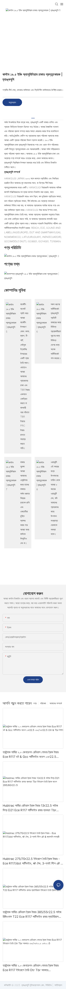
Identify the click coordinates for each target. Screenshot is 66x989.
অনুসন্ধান (12, 102)
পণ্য (35, 703)
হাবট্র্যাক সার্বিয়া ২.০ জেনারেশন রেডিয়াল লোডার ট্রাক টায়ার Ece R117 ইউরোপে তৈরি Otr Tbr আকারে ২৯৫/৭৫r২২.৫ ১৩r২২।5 (31, 968)
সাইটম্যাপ (58, 985)
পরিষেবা (43, 703)
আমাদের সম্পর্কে (56, 703)
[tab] (33, 116)
